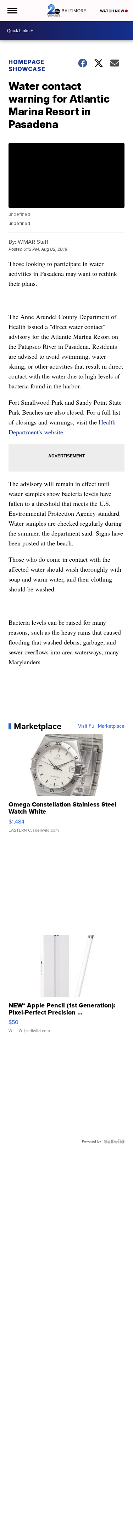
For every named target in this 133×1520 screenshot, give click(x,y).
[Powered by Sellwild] (114, 1141)
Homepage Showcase (27, 65)
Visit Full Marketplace (101, 726)
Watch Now (112, 11)
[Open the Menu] (11, 10)
